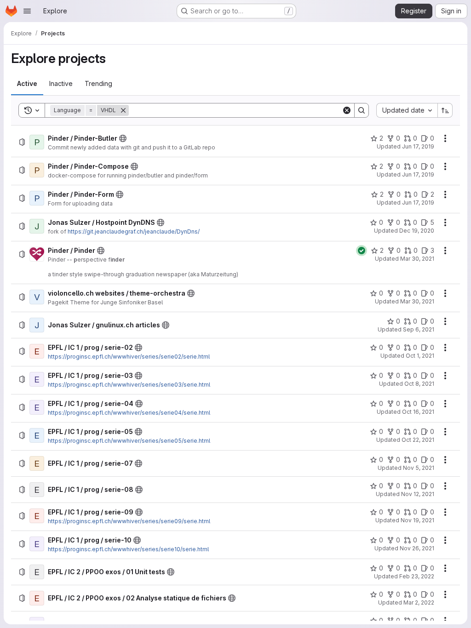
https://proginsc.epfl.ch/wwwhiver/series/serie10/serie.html (128, 549)
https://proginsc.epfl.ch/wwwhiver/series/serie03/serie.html (129, 384)
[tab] (27, 83)
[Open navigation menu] (27, 11)
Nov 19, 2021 (417, 520)
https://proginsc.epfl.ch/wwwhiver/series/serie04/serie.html (129, 412)
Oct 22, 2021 (418, 439)
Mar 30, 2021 (417, 258)
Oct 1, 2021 (420, 355)
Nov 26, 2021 (417, 548)
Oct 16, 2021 (418, 411)
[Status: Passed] (361, 250)
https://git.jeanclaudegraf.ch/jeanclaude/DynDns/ (134, 231)
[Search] (361, 110)
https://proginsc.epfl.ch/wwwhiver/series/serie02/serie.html (129, 356)
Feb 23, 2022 (416, 576)
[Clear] (346, 110)
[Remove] (123, 110)
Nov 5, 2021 (418, 467)
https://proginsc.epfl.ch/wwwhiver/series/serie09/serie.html (129, 521)
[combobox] (406, 110)
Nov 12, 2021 (417, 494)
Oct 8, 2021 (419, 383)
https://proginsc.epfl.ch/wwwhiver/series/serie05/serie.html (129, 440)
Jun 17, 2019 (418, 146)
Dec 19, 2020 (416, 230)
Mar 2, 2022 (418, 602)
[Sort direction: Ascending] (445, 110)
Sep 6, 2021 (418, 329)
